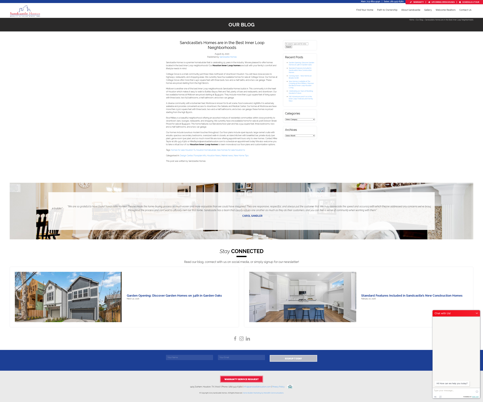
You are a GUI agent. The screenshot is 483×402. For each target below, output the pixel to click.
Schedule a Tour (470, 2)
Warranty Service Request (241, 379)
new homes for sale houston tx (231, 150)
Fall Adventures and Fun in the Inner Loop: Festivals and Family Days (301, 99)
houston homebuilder (206, 150)
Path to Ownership (387, 10)
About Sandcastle (410, 10)
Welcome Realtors (446, 10)
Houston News (214, 155)
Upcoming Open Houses (443, 2)
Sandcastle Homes (228, 57)
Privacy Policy (279, 386)
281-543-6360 (397, 1)
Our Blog (419, 20)
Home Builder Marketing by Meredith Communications (263, 393)
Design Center (186, 155)
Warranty (418, 2)
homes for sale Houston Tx (183, 150)
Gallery (428, 10)
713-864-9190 (373, 1)
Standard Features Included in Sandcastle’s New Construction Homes (300, 70)
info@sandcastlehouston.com (257, 386)
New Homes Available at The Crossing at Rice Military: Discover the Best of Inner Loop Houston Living (301, 84)
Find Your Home (364, 10)
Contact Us (465, 10)
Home (411, 20)
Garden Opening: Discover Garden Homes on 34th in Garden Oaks (301, 64)
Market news (227, 155)
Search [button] (288, 47)
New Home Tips (241, 155)
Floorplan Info (200, 155)
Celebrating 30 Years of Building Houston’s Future (301, 92)
